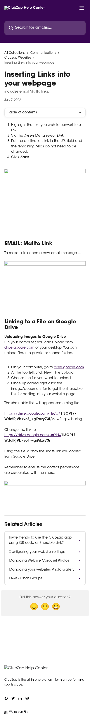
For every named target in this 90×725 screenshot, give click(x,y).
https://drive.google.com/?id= (32, 435)
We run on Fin (18, 712)
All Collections (14, 53)
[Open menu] (82, 8)
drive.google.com (19, 347)
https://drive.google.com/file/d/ (32, 413)
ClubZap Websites (17, 57)
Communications (43, 53)
